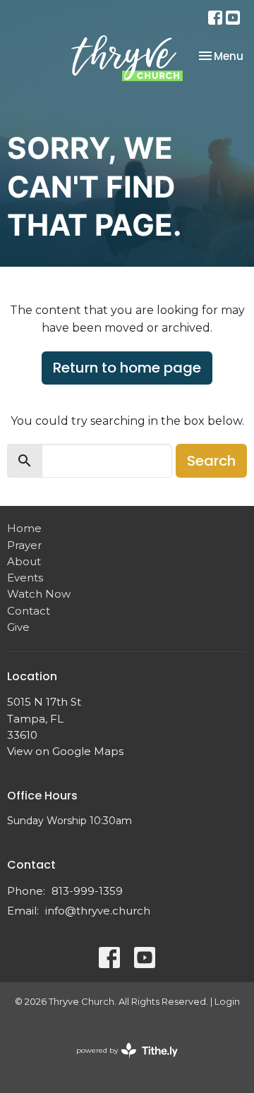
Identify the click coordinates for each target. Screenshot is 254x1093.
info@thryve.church (97, 910)
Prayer (24, 545)
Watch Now (39, 593)
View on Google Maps (65, 751)
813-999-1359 (87, 891)
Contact (28, 610)
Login (227, 1001)
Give (18, 627)
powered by (120, 1062)
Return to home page (127, 368)
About (24, 561)
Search (211, 461)
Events (25, 577)
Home (24, 528)
